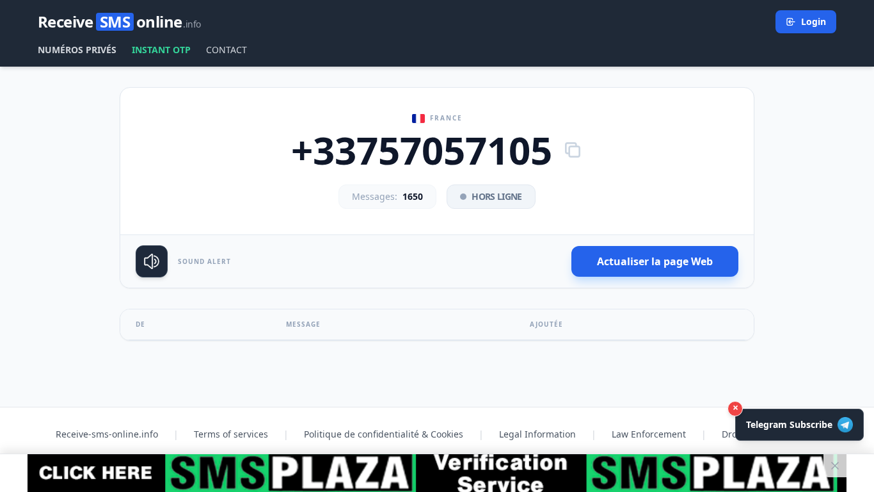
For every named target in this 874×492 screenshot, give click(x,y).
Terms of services (231, 434)
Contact (226, 50)
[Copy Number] (572, 150)
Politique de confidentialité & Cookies (383, 434)
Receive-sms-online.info (107, 434)
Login (813, 21)
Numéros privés (77, 50)
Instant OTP (161, 50)
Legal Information (537, 434)
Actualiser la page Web (655, 261)
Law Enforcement (649, 434)
